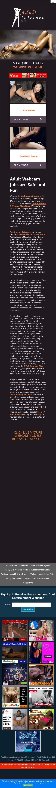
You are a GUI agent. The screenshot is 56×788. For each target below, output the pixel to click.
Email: (8, 604)
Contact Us (28, 582)
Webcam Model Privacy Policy (14, 574)
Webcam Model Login (40, 569)
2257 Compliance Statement (37, 578)
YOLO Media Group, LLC (46, 757)
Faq (7, 578)
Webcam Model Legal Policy (42, 574)
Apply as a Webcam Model (16, 569)
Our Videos (17, 578)
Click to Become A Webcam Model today (28, 204)
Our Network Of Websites (17, 565)
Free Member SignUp (40, 565)
